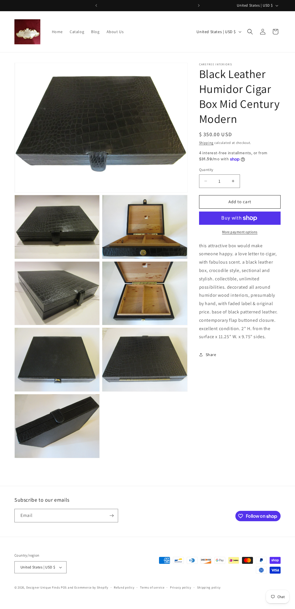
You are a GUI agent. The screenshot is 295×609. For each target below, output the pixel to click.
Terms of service (152, 587)
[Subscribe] (111, 515)
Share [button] (211, 354)
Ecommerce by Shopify (91, 587)
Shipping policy (209, 587)
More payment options (240, 232)
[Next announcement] (198, 5)
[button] (250, 31)
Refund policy (124, 587)
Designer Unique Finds (43, 587)
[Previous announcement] (96, 5)
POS (64, 587)
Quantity (206, 169)
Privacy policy (180, 587)
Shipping (206, 142)
